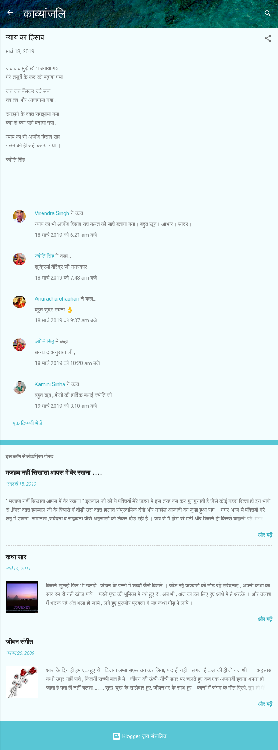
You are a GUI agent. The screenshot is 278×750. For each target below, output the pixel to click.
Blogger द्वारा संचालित (143, 736)
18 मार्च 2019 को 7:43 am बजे (66, 278)
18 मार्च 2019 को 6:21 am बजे (66, 235)
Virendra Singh (52, 213)
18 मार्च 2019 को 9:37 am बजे (66, 320)
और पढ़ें (265, 535)
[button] (268, 39)
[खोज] (268, 15)
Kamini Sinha (50, 384)
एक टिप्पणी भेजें (27, 423)
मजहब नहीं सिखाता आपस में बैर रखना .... (54, 472)
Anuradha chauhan (57, 299)
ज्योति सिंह (44, 256)
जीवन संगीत (19, 641)
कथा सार (16, 557)
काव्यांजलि (44, 14)
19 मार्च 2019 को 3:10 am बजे (66, 406)
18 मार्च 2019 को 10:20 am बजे (67, 363)
